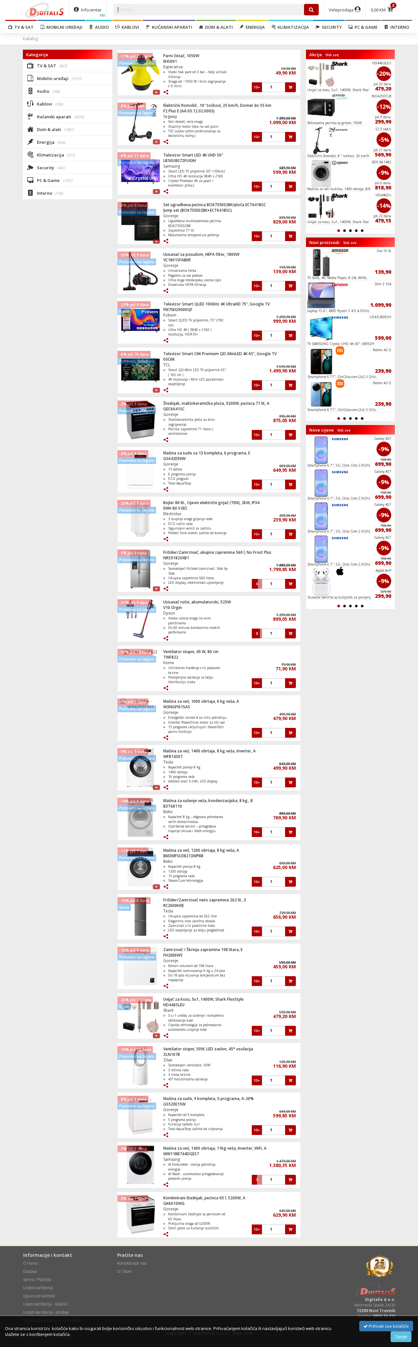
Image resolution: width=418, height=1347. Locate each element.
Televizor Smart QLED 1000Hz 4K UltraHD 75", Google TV (216, 304)
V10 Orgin (172, 607)
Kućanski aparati (171, 27)
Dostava (30, 1271)
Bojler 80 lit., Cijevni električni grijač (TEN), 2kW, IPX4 (211, 502)
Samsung (171, 166)
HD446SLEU (174, 1005)
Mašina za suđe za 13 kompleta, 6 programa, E (206, 453)
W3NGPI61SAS (176, 707)
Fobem (169, 315)
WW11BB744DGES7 (181, 1154)
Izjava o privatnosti (39, 1296)
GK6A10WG (174, 1203)
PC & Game (365, 27)
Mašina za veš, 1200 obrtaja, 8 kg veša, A (201, 850)
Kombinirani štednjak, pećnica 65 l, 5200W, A (204, 1198)
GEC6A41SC (174, 409)
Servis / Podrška (37, 1279)
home (168, 662)
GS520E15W (174, 1104)
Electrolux (172, 514)
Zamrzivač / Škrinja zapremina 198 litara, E (203, 949)
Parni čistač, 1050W (181, 55)
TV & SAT (23, 27)
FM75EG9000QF (177, 309)
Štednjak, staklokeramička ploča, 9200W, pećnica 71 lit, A (216, 403)
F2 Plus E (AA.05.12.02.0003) (189, 111)
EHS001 (170, 61)
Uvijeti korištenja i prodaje (46, 1312)
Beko (168, 811)
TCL (166, 365)
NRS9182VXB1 (176, 558)
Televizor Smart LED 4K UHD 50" (193, 155)
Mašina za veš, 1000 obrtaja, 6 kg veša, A (201, 701)
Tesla (168, 762)
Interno (398, 27)
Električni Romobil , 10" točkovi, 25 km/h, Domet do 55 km (217, 105)
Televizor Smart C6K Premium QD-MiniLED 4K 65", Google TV (220, 353)
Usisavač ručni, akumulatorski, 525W (197, 602)
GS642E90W (174, 458)
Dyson (169, 613)
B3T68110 (172, 806)
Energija (254, 27)
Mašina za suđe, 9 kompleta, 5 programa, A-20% (208, 1098)
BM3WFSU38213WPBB (183, 856)
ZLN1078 (171, 1054)
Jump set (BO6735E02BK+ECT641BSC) (197, 210)
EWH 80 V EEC (175, 508)
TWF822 (170, 657)
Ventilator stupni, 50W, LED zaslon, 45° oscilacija (208, 1049)
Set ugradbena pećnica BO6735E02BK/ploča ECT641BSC (214, 204)
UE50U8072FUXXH (179, 160)
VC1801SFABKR (177, 260)
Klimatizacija (292, 27)
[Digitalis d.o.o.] (45, 10)
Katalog (30, 38)
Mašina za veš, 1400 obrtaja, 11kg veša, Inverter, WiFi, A (214, 1148)
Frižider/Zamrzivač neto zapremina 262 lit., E (204, 900)
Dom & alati (218, 27)
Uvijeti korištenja (38, 1287)
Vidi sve (332, 55)
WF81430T (173, 756)
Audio (101, 27)
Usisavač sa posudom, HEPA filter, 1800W (201, 254)
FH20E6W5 (173, 955)
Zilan (167, 1060)
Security (331, 27)
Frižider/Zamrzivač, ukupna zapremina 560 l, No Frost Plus (217, 552)
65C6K (169, 359)
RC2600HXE (173, 905)
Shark (168, 1010)
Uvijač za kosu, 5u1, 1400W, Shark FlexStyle (203, 999)
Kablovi (129, 27)
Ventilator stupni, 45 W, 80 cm (190, 651)
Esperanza (173, 67)
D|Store (124, 1271)
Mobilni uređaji (63, 27)
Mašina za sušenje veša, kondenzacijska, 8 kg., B (208, 800)
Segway (170, 116)
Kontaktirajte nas (131, 1263)
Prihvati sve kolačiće (388, 1326)
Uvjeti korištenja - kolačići (45, 1304)
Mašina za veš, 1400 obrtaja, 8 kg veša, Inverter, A (209, 751)
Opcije (401, 1336)
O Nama (30, 1263)
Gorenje (170, 216)
